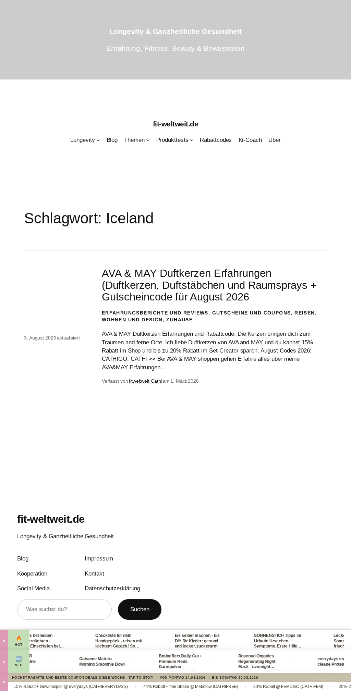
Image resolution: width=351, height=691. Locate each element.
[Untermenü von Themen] (147, 139)
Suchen (139, 609)
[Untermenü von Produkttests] (191, 139)
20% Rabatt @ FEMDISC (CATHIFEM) (276, 686)
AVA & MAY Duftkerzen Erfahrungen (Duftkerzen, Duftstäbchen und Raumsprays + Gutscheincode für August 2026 (209, 285)
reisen (304, 313)
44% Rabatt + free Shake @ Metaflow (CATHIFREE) (178, 686)
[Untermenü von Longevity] (98, 139)
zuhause (179, 319)
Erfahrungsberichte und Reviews (155, 313)
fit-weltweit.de (175, 124)
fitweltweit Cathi (145, 381)
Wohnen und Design (132, 319)
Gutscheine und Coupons (251, 313)
